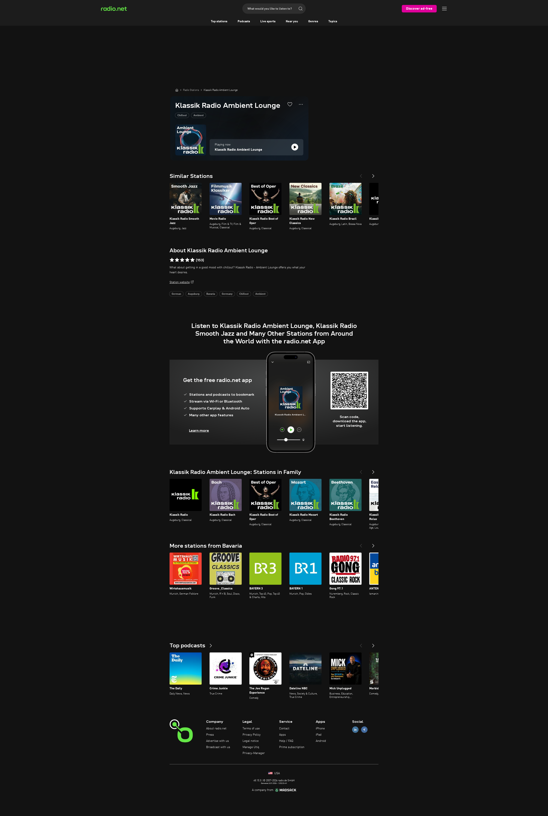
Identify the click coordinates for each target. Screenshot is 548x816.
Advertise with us (217, 740)
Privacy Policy (252, 734)
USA (276, 773)
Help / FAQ (286, 740)
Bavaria (210, 294)
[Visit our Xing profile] (364, 729)
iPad (319, 734)
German (176, 294)
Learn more (199, 430)
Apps (282, 734)
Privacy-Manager (254, 753)
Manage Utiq (251, 747)
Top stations (219, 21)
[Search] (300, 8)
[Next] (373, 174)
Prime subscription (291, 747)
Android (321, 740)
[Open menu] (444, 8)
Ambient (199, 115)
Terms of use (251, 728)
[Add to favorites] (289, 104)
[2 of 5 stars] (177, 260)
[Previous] (361, 174)
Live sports (267, 21)
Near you (292, 21)
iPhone (320, 728)
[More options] (300, 104)
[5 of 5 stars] (192, 260)
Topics (332, 21)
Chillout (182, 115)
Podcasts (244, 21)
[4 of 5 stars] (187, 260)
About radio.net (216, 728)
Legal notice (251, 740)
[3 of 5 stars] (182, 260)
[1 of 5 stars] (171, 260)
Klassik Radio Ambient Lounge (238, 150)
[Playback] (294, 147)
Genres (313, 21)
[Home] (177, 90)
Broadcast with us (218, 747)
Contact (284, 728)
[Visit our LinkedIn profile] (355, 729)
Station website (180, 282)
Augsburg (194, 294)
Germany (227, 294)
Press (210, 734)
